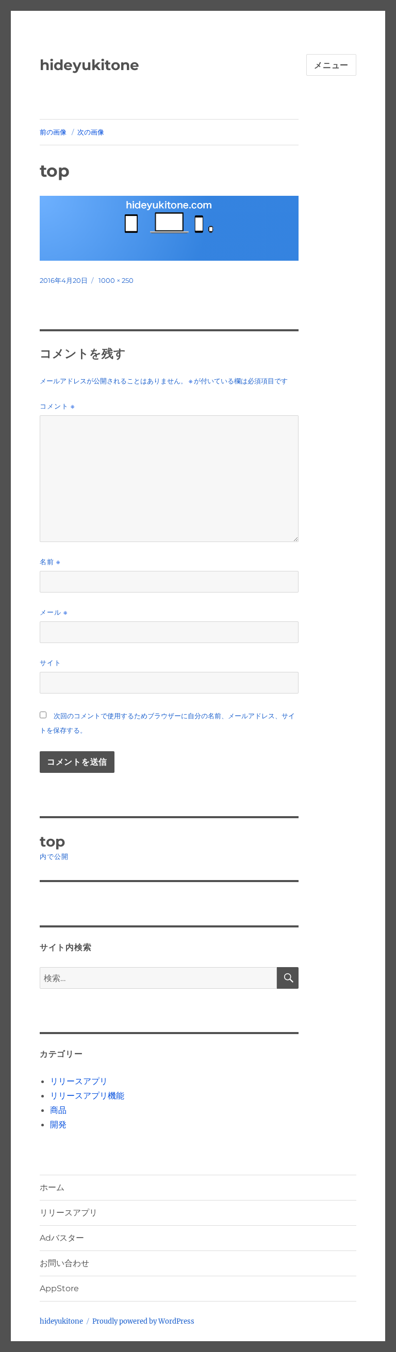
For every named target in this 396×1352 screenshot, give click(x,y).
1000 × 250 (116, 280)
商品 (58, 1110)
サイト (50, 662)
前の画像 (53, 132)
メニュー (331, 65)
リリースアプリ (79, 1081)
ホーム (52, 1187)
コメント (57, 406)
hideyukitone (89, 65)
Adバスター (62, 1238)
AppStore (59, 1288)
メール (54, 612)
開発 (58, 1124)
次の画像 (90, 132)
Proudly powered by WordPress (143, 1321)
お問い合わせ (64, 1263)
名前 (50, 561)
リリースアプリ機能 (87, 1095)
